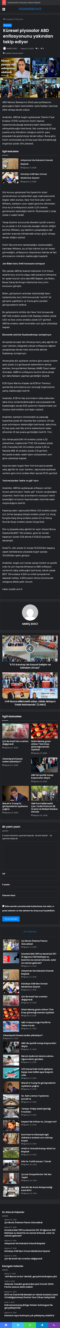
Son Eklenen (30, 931)
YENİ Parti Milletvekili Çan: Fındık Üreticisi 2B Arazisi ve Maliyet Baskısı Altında (44, 807)
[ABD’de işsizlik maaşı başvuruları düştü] (44, 765)
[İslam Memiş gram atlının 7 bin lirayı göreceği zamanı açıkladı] (44, 731)
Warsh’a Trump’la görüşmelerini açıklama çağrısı (15, 806)
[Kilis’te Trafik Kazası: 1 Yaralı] (11, 1165)
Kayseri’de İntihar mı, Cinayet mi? (39, 1121)
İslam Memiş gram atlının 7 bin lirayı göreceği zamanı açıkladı (41, 745)
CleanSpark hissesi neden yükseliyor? (12, 760)
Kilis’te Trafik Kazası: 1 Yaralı (36, 1161)
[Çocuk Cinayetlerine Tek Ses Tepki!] (11, 1178)
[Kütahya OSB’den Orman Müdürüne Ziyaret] (10, 177)
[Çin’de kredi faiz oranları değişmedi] (15, 731)
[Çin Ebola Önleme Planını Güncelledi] (11, 944)
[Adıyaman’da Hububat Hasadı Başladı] (10, 163)
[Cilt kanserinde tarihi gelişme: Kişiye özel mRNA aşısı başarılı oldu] (11, 1073)
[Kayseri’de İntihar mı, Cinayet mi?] (11, 1125)
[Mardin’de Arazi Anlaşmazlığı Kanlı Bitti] (11, 1191)
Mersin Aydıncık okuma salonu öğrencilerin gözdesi (37, 1058)
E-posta (6, 884)
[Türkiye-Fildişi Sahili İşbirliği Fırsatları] (11, 1112)
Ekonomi (19, 19)
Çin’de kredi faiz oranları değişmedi (15, 742)
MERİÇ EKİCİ (12, 48)
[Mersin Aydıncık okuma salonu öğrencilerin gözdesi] (11, 1060)
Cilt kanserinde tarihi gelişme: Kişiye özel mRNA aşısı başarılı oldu (37, 1072)
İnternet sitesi (8, 895)
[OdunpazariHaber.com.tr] (30, 8)
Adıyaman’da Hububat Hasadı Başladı (23, 2)
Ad (4, 873)
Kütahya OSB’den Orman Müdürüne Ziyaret (34, 985)
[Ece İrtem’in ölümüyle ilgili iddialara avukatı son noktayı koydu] (11, 1138)
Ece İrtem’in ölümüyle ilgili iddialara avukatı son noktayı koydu (37, 1137)
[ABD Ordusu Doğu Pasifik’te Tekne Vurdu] (11, 1026)
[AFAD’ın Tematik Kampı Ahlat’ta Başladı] (11, 1152)
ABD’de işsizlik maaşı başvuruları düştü (42, 776)
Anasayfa (9, 19)
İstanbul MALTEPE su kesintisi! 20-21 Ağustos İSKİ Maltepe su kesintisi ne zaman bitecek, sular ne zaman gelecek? (39, 958)
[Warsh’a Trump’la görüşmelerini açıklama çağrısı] (15, 793)
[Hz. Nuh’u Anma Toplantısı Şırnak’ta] (11, 1099)
